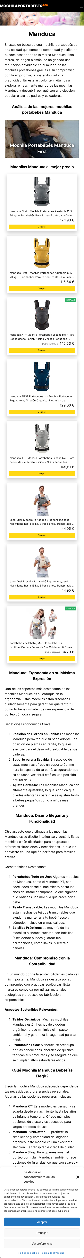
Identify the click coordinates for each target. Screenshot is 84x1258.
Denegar (42, 1232)
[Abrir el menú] (81, 6)
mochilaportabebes (24, 6)
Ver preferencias (42, 1243)
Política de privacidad (52, 1252)
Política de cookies (28, 1252)
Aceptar (42, 1222)
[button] (78, 1177)
